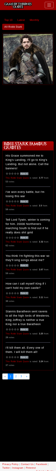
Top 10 (8, 20)
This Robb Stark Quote (17, 178)
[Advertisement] (28, 112)
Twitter (6, 467)
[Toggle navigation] (49, 5)
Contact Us (27, 464)
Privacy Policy (10, 464)
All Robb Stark (13, 26)
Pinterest (31, 467)
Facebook (41, 464)
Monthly (34, 20)
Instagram (17, 467)
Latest (21, 20)
